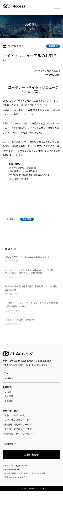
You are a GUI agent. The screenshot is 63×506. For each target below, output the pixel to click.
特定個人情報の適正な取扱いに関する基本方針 (24, 473)
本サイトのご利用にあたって (16, 465)
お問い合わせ (31, 454)
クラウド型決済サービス (16, 429)
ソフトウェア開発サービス (18, 420)
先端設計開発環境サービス (18, 424)
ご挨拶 (7, 391)
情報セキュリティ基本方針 (15, 477)
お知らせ (8, 378)
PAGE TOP (58, 477)
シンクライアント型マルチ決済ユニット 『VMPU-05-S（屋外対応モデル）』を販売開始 (30, 271)
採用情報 (8, 443)
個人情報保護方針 (12, 469)
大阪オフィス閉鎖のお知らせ (19, 319)
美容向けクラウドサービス (18, 433)
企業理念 (8, 400)
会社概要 (8, 396)
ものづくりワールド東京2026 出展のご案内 (27, 256)
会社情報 (53, 46)
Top (6, 373)
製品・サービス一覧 (14, 415)
